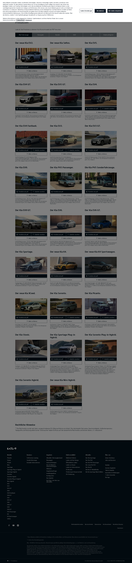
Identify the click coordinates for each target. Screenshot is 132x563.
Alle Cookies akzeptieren (115, 11)
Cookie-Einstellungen (86, 11)
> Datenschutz (20, 20)
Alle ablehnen (100, 11)
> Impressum (28, 20)
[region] (66, 11)
